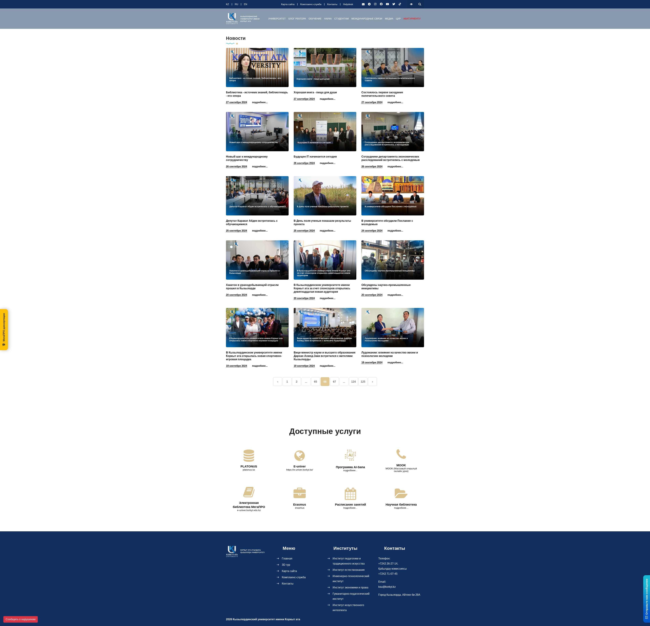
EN (245, 4)
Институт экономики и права (350, 587)
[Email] (363, 4)
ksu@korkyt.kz (387, 586)
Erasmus (299, 504)
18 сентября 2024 (371, 362)
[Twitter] (393, 4)
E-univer (300, 466)
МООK (401, 465)
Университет (277, 18)
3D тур (286, 564)
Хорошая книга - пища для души (315, 92)
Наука (328, 18)
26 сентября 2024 (236, 166)
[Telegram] (369, 4)
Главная (287, 558)
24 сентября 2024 (371, 230)
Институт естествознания (349, 569)
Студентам (341, 18)
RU (236, 4)
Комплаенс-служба (310, 4)
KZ (227, 4)
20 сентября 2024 (236, 294)
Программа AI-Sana (350, 467)
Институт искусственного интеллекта (348, 608)
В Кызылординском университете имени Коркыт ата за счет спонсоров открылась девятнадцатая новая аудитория (322, 288)
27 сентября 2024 (236, 102)
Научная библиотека (401, 504)
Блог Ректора (297, 18)
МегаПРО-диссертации (3, 327)
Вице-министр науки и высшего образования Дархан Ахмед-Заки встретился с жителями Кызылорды (324, 356)
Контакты (332, 4)
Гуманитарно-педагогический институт (351, 596)
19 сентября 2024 (236, 365)
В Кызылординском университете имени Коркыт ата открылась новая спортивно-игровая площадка (254, 356)
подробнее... (260, 102)
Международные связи (366, 18)
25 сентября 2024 (236, 230)
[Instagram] (375, 4)
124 (353, 381)
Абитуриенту (412, 18)
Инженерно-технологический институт (351, 579)
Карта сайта (288, 4)
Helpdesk (348, 4)
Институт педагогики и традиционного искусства (349, 561)
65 (315, 381)
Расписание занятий (350, 504)
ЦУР (398, 18)
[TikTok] (399, 4)
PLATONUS (249, 466)
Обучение (315, 18)
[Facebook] (381, 4)
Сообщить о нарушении (21, 619)
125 (363, 381)
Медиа (389, 18)
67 (334, 381)
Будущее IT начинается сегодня (315, 156)
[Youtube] (387, 4)
